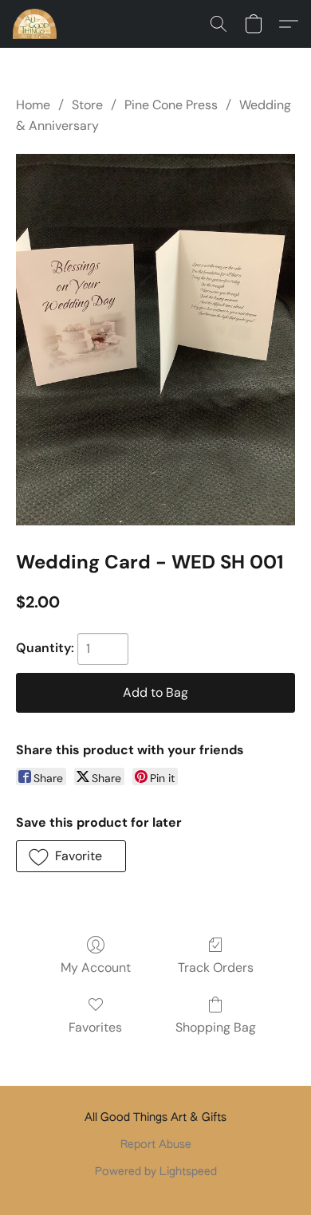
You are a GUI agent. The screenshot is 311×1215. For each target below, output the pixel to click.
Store (87, 104)
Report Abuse (155, 1144)
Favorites (95, 1027)
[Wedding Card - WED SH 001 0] (155, 340)
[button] (36, 24)
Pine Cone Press (171, 104)
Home (33, 104)
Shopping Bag (215, 1027)
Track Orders (216, 967)
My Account (96, 967)
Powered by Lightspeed (156, 1172)
